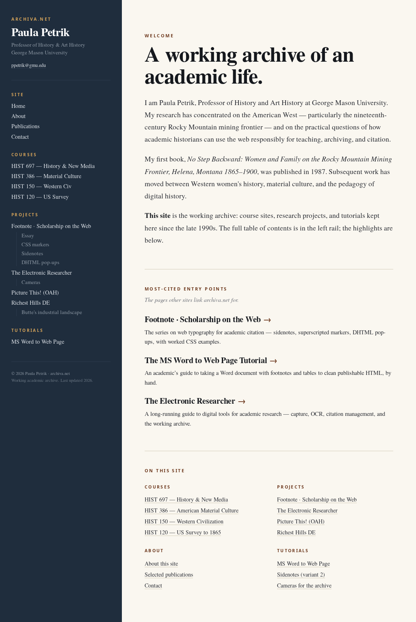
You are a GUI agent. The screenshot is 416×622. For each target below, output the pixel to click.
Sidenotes (32, 253)
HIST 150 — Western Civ (41, 186)
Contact (20, 136)
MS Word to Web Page (37, 341)
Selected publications (169, 574)
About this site (161, 563)
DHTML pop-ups (40, 262)
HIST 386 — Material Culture (46, 176)
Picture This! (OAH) (35, 292)
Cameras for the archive (304, 585)
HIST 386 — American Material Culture (191, 510)
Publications (25, 126)
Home (18, 106)
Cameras (31, 282)
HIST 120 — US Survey (40, 196)
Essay (28, 235)
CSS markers (35, 244)
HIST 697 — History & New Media (53, 166)
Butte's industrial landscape (52, 312)
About (18, 116)
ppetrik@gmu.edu (28, 65)
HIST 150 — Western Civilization (184, 521)
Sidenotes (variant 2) (301, 574)
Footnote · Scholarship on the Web (51, 226)
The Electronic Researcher (41, 272)
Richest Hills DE (30, 302)
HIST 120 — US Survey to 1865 (183, 532)
